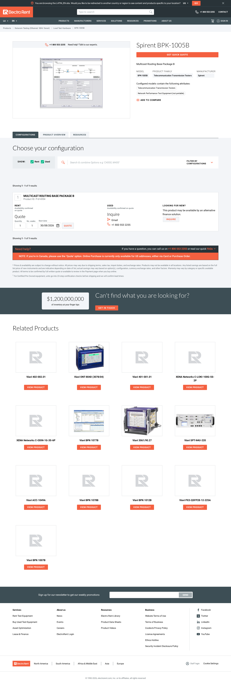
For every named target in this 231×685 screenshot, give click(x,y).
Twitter (204, 616)
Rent (37, 161)
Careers (60, 628)
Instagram (206, 628)
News (59, 616)
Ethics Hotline (152, 640)
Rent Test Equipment (23, 616)
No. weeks (31, 221)
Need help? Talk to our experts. (74, 44)
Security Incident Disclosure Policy (161, 646)
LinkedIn (205, 622)
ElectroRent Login (65, 634)
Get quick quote (177, 54)
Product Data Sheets (111, 622)
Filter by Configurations (196, 162)
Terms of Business (154, 622)
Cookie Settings (210, 663)
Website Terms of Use (155, 616)
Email (115, 220)
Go (196, 3)
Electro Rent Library (110, 616)
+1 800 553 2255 (121, 225)
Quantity (18, 221)
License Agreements (155, 634)
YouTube (205, 634)
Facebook (206, 610)
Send (185, 595)
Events (60, 622)
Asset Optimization (22, 628)
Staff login (195, 663)
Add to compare (150, 100)
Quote (68, 225)
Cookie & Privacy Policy (156, 628)
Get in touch (106, 308)
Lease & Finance (20, 634)
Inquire (171, 219)
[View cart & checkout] (212, 21)
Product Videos (108, 628)
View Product (36, 387)
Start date (43, 221)
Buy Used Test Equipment (25, 622)
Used (47, 161)
